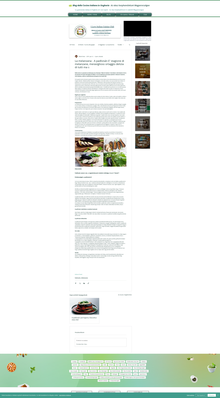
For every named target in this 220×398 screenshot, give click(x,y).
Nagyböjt (113, 368)
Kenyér (74, 368)
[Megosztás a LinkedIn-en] (84, 283)
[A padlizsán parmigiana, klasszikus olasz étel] (84, 306)
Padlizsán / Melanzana (81, 278)
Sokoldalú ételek (143, 371)
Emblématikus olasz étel (133, 361)
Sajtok (135, 371)
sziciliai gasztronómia (78, 377)
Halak (104, 364)
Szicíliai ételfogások (76, 374)
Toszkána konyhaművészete (96, 374)
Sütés (85, 374)
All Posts (72, 44)
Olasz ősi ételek (127, 371)
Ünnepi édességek (114, 380)
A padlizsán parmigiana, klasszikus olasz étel (84, 319)
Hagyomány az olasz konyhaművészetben (90, 364)
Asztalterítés (82, 361)
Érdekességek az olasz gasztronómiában (135, 377)
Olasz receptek (73, 371)
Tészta (107, 374)
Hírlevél (111, 364)
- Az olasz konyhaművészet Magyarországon (111, 5)
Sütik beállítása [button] (190, 395)
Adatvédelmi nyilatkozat (65, 395)
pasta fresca (143, 374)
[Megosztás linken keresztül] (88, 283)
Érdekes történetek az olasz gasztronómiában (111, 377)
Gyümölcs (75, 364)
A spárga (74, 361)
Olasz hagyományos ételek (124, 368)
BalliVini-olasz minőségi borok (95, 361)
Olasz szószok (92, 371)
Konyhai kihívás (94, 368)
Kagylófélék (142, 364)
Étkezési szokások (103, 380)
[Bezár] (218, 395)
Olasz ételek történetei (115, 371)
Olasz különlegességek (139, 368)
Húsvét (123, 364)
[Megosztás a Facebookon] (75, 283)
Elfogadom (211, 395)
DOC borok (108, 361)
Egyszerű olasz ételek (119, 361)
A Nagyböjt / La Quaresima (106, 44)
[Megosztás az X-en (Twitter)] (80, 283)
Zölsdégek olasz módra (125, 374)
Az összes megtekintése (125, 295)
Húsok (117, 364)
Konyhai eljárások (83, 368)
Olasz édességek (103, 371)
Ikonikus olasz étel (132, 364)
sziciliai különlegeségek (91, 377)
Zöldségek (114, 374)
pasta (135, 374)
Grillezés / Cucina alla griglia (86, 44)
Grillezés (143, 361)
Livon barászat (104, 368)
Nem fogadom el (201, 395)
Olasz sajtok (83, 371)
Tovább (120, 44)
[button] (129, 44)
